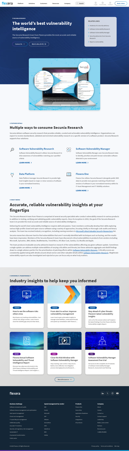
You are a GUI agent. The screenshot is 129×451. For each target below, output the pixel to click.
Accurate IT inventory (16, 426)
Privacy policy (95, 446)
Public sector (13, 438)
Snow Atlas (78, 410)
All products (78, 422)
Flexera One (82, 173)
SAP (45, 416)
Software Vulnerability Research (100, 29)
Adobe (46, 435)
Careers (99, 410)
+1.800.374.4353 (101, 432)
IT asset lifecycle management (18, 419)
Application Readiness (81, 413)
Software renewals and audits (18, 407)
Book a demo (121, 3)
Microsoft (46, 413)
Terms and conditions (107, 446)
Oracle (46, 410)
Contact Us (18, 44)
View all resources (63, 379)
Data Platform (27, 173)
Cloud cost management (17, 416)
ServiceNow (47, 422)
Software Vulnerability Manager (100, 32)
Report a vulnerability (96, 42)
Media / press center (103, 422)
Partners (99, 426)
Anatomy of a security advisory (99, 25)
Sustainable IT (14, 432)
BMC (45, 432)
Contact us (100, 413)
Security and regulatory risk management (21, 429)
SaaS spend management (17, 413)
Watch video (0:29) (38, 44)
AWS (45, 426)
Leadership (100, 419)
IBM (45, 407)
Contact (110, 4)
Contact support (102, 416)
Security (77, 416)
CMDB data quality (15, 422)
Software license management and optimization (23, 410)
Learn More (24, 162)
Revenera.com (101, 429)
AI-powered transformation (17, 435)
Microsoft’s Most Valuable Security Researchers (94, 231)
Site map (116, 446)
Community (102, 4)
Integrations (78, 419)
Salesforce (47, 429)
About (99, 407)
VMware (46, 419)
